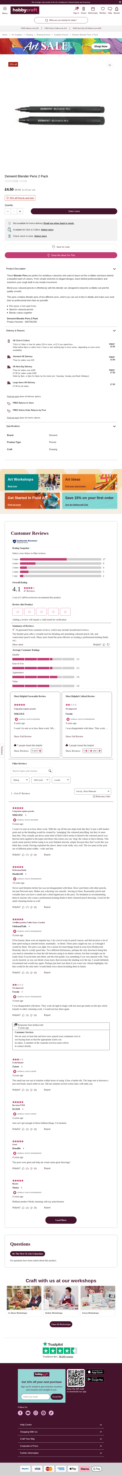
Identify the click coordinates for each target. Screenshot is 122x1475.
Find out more (13, 396)
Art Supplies (17, 35)
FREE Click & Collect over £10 (56, 28)
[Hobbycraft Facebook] (20, 1413)
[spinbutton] (14, 211)
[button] (61, 115)
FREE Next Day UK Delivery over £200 (87, 28)
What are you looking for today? (63, 20)
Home (4, 35)
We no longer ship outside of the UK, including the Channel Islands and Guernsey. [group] (61, 2)
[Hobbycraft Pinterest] (43, 1413)
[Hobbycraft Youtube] (28, 1413)
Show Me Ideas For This (63, 255)
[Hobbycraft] (25, 10)
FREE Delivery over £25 (30, 28)
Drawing (29, 35)
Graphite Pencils (61, 35)
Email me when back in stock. (59, 223)
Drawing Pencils (43, 35)
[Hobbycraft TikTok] (51, 1413)
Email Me (57, 1397)
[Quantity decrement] (8, 211)
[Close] (120, 2)
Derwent (53, 435)
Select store (47, 229)
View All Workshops (61, 1324)
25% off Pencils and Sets (22, 198)
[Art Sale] (61, 46)
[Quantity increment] (20, 211)
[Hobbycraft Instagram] (35, 1413)
